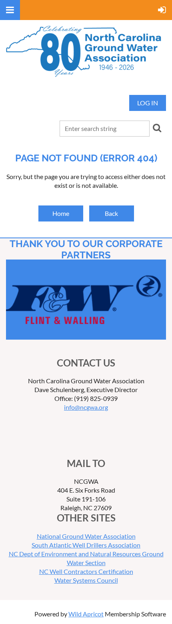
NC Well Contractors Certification (86, 571)
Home (60, 213)
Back (111, 213)
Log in (147, 103)
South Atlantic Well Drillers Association (86, 545)
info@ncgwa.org (86, 407)
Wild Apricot (86, 614)
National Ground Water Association (86, 536)
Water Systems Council (86, 580)
